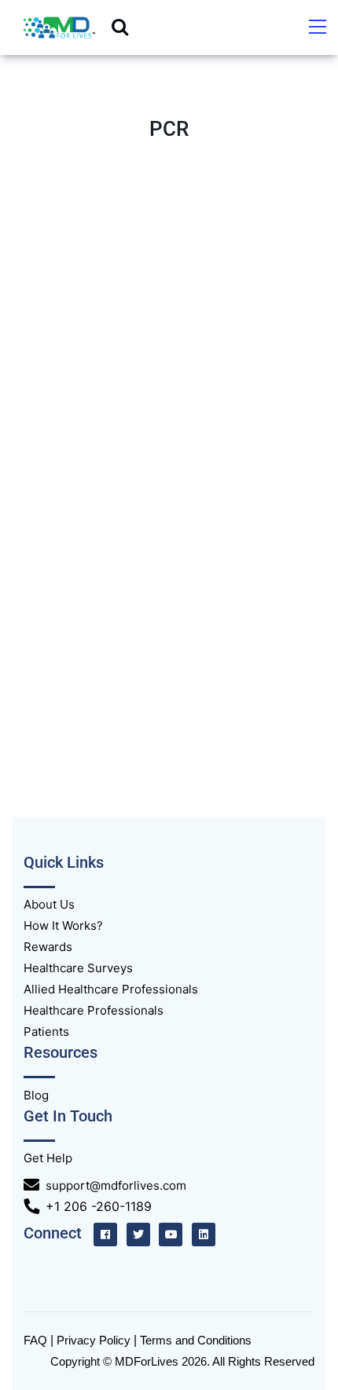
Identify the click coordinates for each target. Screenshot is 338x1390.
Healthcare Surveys (78, 967)
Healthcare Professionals (93, 1010)
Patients (46, 1031)
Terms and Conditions (196, 1340)
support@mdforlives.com (116, 1185)
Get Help (48, 1157)
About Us (49, 904)
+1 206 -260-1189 (99, 1206)
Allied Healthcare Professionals (111, 989)
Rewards (48, 946)
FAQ (35, 1340)
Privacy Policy (93, 1340)
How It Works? (63, 925)
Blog (36, 1095)
